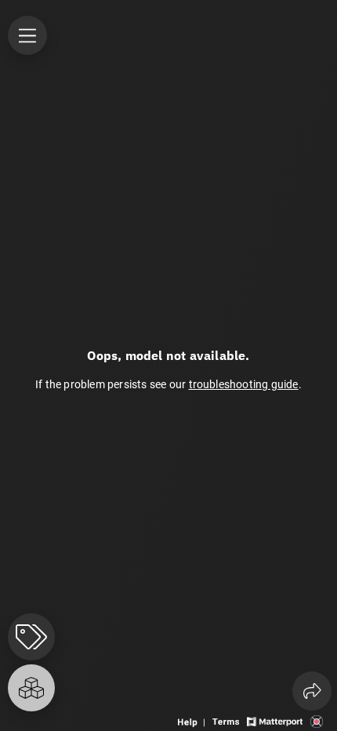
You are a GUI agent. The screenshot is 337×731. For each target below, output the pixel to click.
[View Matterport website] (275, 720)
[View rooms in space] (31, 687)
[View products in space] (27, 35)
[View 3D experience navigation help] (193, 720)
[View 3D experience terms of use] (227, 720)
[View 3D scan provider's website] (316, 720)
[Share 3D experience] (312, 691)
